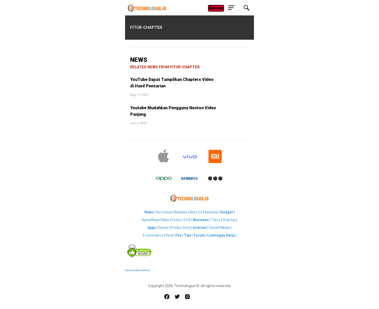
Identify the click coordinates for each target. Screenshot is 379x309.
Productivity (180, 228)
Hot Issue (164, 212)
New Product (173, 220)
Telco (215, 220)
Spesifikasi (151, 220)
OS (188, 220)
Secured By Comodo (137, 270)
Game (163, 228)
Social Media (219, 228)
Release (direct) (187, 212)
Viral (169, 235)
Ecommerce (153, 235)
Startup (229, 220)
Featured (210, 212)
